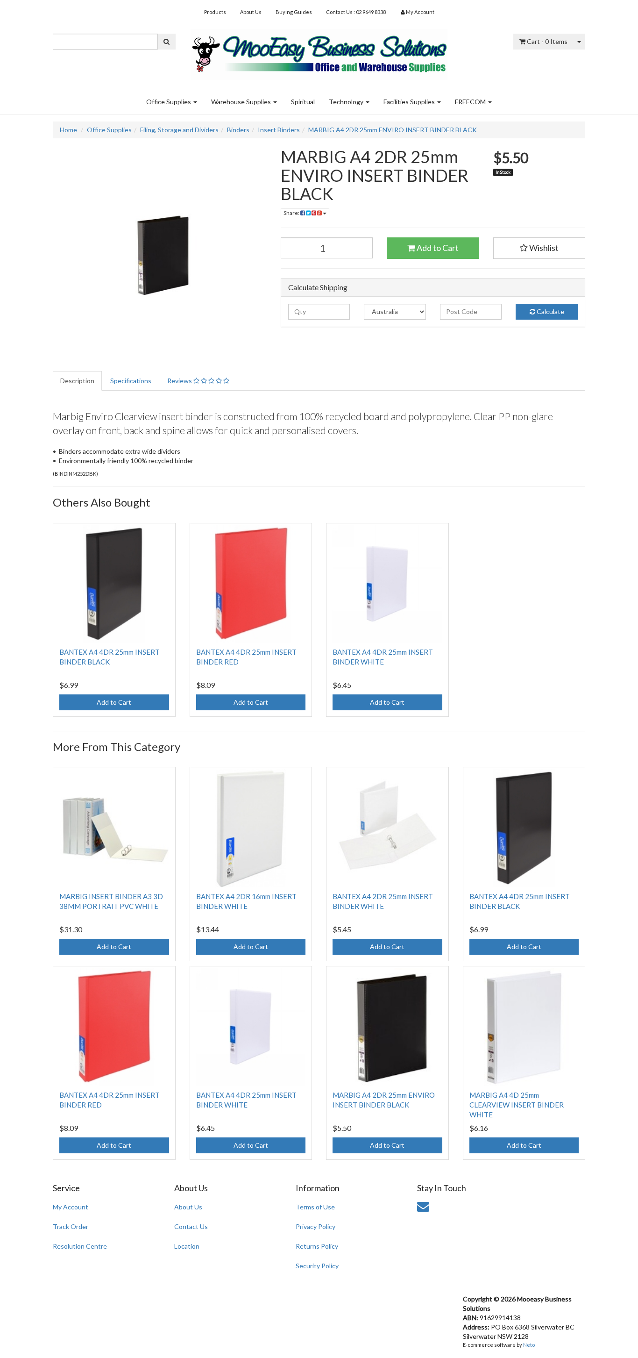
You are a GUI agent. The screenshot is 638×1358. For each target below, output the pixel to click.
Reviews (180, 381)
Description (77, 381)
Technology (347, 102)
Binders (238, 130)
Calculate (549, 311)
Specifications (130, 381)
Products (215, 12)
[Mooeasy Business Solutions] (319, 52)
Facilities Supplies (409, 102)
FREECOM (471, 102)
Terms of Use (315, 1207)
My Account (70, 1207)
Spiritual (303, 102)
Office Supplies (169, 102)
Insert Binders (279, 130)
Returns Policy (317, 1246)
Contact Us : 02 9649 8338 (356, 12)
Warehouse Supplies (241, 102)
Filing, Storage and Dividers (179, 130)
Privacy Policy (315, 1226)
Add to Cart (437, 248)
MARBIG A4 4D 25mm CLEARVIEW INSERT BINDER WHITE (516, 1105)
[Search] (166, 42)
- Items (547, 41)
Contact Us (191, 1226)
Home (68, 130)
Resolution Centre (80, 1246)
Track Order (70, 1226)
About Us (251, 12)
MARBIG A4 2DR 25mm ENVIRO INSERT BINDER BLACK (392, 130)
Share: (292, 212)
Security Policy (317, 1266)
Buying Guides (294, 12)
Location (186, 1246)
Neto (529, 1345)
